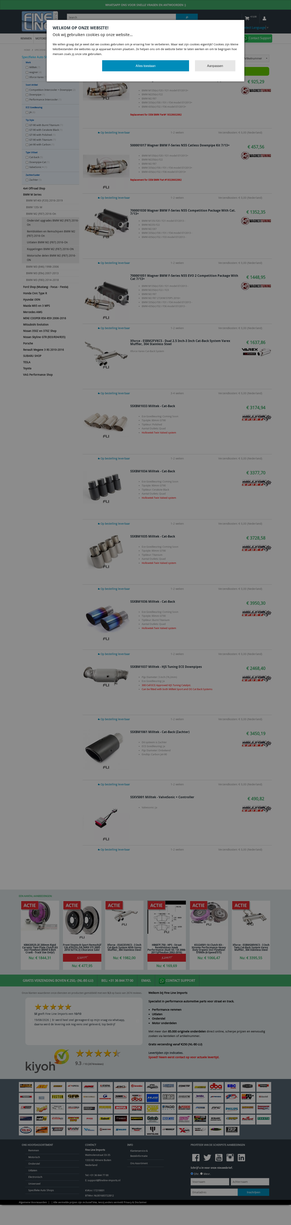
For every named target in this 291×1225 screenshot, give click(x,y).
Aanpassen (215, 65)
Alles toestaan (146, 65)
